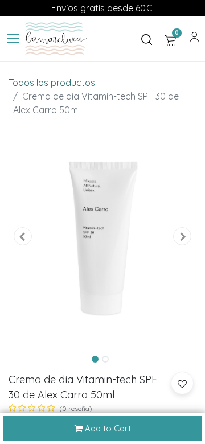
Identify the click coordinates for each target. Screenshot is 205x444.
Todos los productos (52, 82)
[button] (23, 236)
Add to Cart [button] (107, 428)
